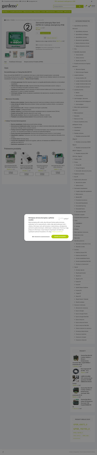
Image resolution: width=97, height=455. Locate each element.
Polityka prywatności (57, 231)
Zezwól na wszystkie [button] (60, 236)
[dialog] (48, 227)
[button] (41, 236)
